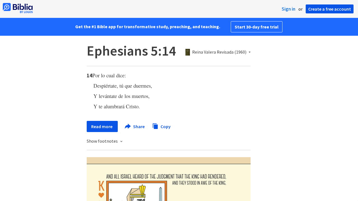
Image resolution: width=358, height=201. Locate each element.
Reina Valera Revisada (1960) (219, 52)
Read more (102, 126)
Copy (165, 126)
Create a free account (329, 9)
